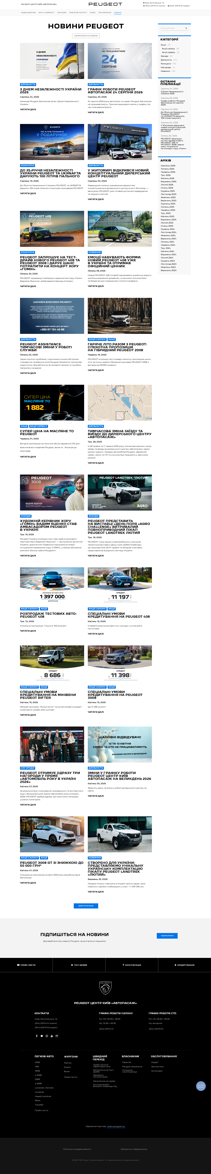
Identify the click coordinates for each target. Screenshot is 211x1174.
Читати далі (28, 110)
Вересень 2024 (168, 239)
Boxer (67, 1071)
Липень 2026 (167, 169)
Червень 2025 (168, 210)
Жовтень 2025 (168, 197)
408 (37, 1067)
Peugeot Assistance (132, 1067)
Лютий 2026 (167, 185)
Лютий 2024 (167, 258)
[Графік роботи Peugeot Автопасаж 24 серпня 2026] (120, 61)
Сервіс (155, 1062)
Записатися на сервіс (104, 1081)
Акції (111, 339)
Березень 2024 (168, 255)
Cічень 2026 (167, 188)
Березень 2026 (168, 182)
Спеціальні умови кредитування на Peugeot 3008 (115, 695)
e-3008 (38, 1075)
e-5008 (38, 1084)
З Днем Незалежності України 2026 (172, 93)
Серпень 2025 (168, 204)
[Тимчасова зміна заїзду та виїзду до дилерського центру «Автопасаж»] (120, 403)
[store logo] (105, 4)
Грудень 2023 (168, 261)
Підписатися (167, 935)
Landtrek (39, 1092)
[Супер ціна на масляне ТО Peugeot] (52, 403)
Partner (68, 1063)
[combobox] (174, 28)
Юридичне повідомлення (134, 1149)
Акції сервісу (38, 426)
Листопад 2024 (168, 232)
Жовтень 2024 (168, 235)
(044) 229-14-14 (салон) (46, 1023)
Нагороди (27, 768)
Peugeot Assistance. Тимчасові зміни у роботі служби (46, 347)
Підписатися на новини (86, 35)
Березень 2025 (168, 220)
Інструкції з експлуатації (129, 1071)
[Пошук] (186, 28)
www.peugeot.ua (116, 1126)
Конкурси (27, 165)
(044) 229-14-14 (155, 6)
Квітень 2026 (167, 178)
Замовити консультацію (100, 1076)
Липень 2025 (167, 207)
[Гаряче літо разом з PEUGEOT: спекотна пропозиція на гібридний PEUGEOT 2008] (120, 316)
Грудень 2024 (168, 229)
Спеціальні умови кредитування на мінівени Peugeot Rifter (48, 695)
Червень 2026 (168, 172)
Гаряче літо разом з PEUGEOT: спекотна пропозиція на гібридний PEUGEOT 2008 (117, 347)
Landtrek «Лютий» (44, 1088)
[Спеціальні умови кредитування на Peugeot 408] (120, 585)
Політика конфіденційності (77, 1149)
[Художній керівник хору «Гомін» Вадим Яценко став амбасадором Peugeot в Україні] (52, 493)
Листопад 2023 (168, 264)
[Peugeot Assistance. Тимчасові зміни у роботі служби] (52, 316)
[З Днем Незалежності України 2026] (52, 61)
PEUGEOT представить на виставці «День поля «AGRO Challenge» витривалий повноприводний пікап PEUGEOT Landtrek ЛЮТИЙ (119, 527)
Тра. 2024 (166, 248)
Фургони (71, 1057)
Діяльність (28, 84)
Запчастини (157, 1067)
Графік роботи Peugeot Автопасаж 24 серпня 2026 (173, 103)
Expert (67, 1067)
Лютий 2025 (167, 223)
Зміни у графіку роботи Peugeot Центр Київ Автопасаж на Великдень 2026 (119, 776)
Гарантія (126, 1062)
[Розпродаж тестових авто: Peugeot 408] (52, 585)
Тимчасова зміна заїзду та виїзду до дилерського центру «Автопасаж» (119, 434)
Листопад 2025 (168, 194)
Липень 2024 (167, 242)
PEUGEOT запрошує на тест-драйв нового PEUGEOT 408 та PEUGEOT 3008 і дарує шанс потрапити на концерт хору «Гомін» (50, 263)
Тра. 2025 (166, 213)
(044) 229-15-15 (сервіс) (46, 1028)
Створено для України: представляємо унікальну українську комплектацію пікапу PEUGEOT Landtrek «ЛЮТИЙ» (115, 869)
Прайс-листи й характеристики (102, 1065)
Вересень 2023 (168, 270)
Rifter (37, 1101)
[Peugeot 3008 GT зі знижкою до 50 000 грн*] (52, 834)
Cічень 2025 (167, 226)
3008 (37, 1071)
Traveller (39, 1105)
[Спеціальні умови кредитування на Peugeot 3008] (120, 663)
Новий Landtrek (43, 1096)
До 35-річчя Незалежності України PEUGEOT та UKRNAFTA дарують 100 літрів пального (50, 173)
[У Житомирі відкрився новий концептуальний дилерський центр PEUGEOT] (120, 142)
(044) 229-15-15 (179, 6)
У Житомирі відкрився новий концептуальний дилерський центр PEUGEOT (119, 173)
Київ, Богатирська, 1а (154, 3)
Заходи (26, 516)
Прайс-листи (41, 1110)
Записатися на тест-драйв (103, 1071)
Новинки (95, 252)
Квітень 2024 (167, 251)
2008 (37, 1062)
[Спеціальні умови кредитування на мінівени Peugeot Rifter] (52, 663)
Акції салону (97, 339)
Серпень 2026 (168, 166)
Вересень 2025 (168, 201)
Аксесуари (157, 1071)
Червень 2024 (168, 245)
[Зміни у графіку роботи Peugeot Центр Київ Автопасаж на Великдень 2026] (120, 745)
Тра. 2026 (166, 175)
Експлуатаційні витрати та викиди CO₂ (105, 1085)
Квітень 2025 (167, 216)
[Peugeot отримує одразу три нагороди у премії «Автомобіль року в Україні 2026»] (52, 745)
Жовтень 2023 (168, 267)
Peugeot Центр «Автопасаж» (39, 4)
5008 (37, 1079)
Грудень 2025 (168, 191)
